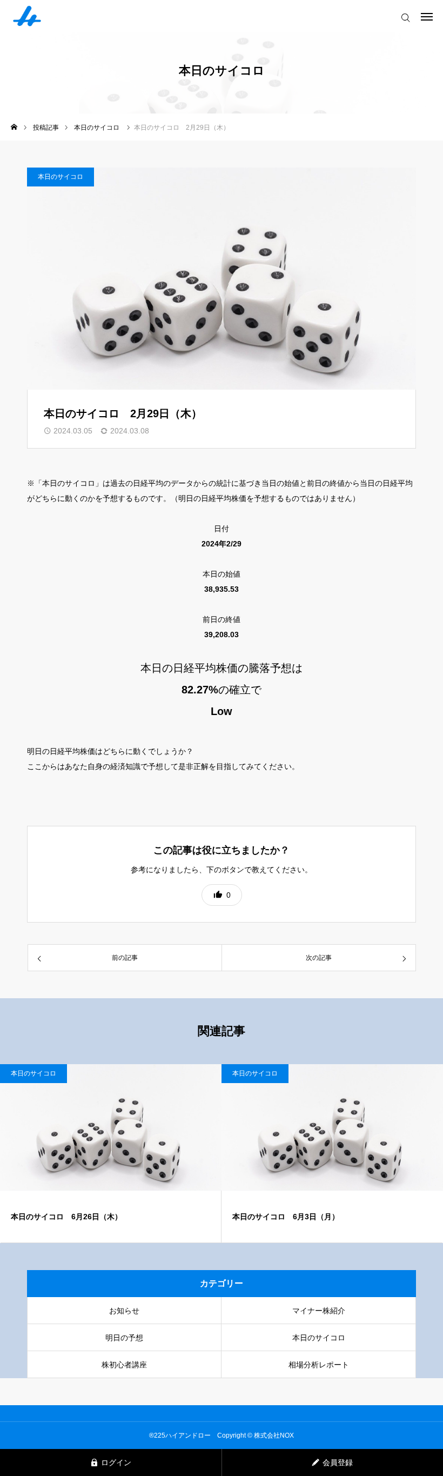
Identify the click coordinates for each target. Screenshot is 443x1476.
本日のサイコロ (60, 177)
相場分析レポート (318, 1364)
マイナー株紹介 (318, 1310)
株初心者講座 (124, 1364)
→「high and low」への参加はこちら (90, 796)
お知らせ (124, 1310)
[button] (222, 895)
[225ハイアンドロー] (27, 16)
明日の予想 (124, 1337)
